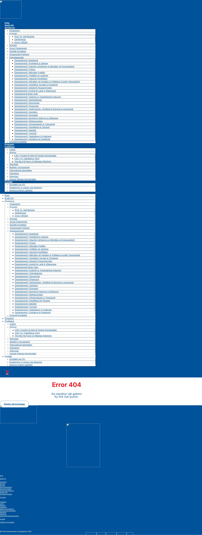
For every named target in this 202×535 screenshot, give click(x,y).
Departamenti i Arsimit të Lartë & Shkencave (35, 91)
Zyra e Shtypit (20, 42)
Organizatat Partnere (19, 54)
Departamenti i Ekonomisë (27, 103)
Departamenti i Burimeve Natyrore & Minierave (36, 118)
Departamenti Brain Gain (26, 94)
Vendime (3, 505)
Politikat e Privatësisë (7, 522)
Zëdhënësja (20, 39)
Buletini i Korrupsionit (19, 167)
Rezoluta (14, 164)
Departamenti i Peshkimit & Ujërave (31, 63)
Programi (9, 144)
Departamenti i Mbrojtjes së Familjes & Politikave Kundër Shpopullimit (47, 82)
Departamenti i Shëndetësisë (28, 100)
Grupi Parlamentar (18, 48)
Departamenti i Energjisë (26, 115)
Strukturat (3, 482)
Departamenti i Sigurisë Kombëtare (31, 79)
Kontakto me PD (17, 185)
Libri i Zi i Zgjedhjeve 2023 (27, 159)
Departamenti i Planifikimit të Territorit (32, 127)
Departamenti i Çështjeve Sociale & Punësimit (36, 85)
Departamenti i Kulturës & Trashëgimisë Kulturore (38, 97)
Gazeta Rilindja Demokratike (22, 179)
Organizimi (15, 30)
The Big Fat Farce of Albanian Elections (32, 161)
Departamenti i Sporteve (26, 112)
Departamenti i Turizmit (25, 133)
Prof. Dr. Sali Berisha (24, 36)
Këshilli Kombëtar (18, 51)
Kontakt (9, 182)
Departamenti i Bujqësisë (26, 60)
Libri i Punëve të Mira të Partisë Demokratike (35, 156)
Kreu (7, 23)
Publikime (10, 147)
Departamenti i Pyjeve (25, 69)
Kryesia (13, 45)
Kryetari (2, 484)
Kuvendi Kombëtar (18, 142)
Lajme (12, 150)
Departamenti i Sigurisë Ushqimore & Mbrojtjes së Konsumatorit (44, 66)
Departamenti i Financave (27, 106)
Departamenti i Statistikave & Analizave (33, 136)
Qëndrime (14, 173)
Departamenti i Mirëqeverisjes (29, 121)
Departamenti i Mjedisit (25, 130)
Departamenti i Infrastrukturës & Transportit (35, 124)
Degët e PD (3, 492)
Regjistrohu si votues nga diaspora (26, 188)
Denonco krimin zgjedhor (21, 190)
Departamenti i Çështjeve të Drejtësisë (32, 139)
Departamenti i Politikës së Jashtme (31, 76)
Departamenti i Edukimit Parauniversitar (33, 88)
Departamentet (17, 57)
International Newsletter (21, 170)
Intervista (14, 176)
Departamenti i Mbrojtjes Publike (30, 72)
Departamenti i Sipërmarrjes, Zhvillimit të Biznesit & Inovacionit (44, 109)
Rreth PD (9, 25)
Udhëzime (3, 507)
